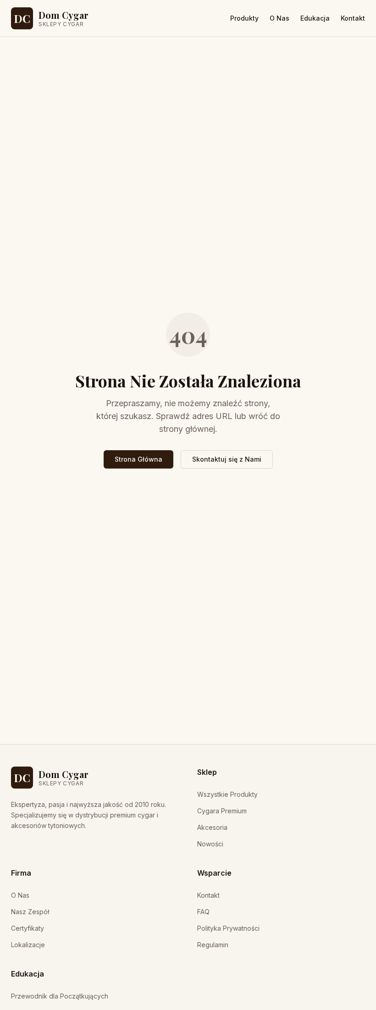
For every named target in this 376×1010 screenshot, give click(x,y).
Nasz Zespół (30, 912)
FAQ (203, 912)
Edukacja (315, 18)
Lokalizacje (28, 945)
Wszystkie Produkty (227, 794)
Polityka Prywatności (228, 928)
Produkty (244, 18)
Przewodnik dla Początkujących (59, 996)
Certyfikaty (27, 928)
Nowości (210, 844)
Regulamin (212, 945)
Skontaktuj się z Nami (226, 459)
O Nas (279, 18)
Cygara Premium (222, 811)
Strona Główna (138, 459)
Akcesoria (212, 827)
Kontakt (353, 18)
